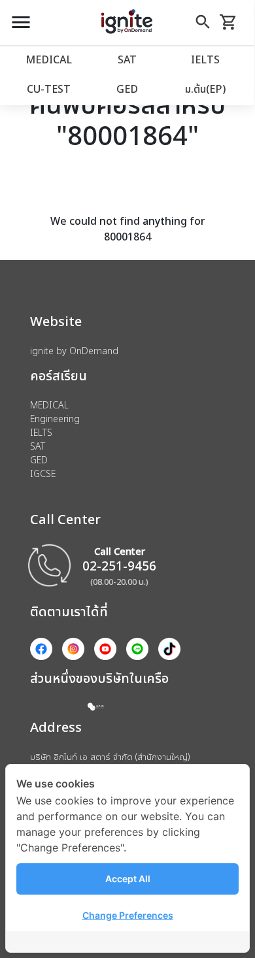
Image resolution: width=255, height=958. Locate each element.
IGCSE (43, 473)
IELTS (205, 59)
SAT (127, 59)
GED (127, 89)
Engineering (55, 418)
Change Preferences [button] (127, 915)
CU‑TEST (49, 89)
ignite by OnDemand (74, 350)
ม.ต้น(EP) (205, 89)
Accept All (127, 878)
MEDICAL (49, 59)
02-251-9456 (119, 565)
